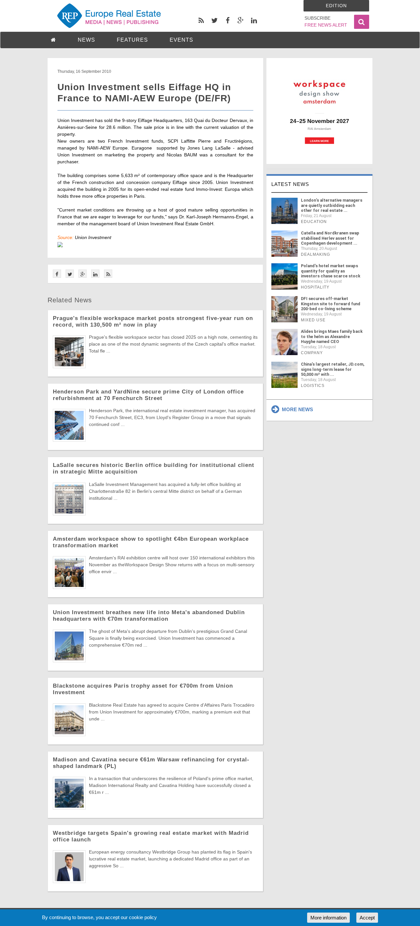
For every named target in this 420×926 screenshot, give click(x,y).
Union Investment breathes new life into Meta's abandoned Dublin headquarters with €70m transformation (149, 615)
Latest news (290, 184)
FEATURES (132, 40)
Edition (336, 5)
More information (328, 917)
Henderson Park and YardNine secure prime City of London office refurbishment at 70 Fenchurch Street (148, 395)
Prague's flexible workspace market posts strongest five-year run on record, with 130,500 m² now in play (153, 321)
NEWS (86, 40)
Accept (367, 917)
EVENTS (181, 40)
